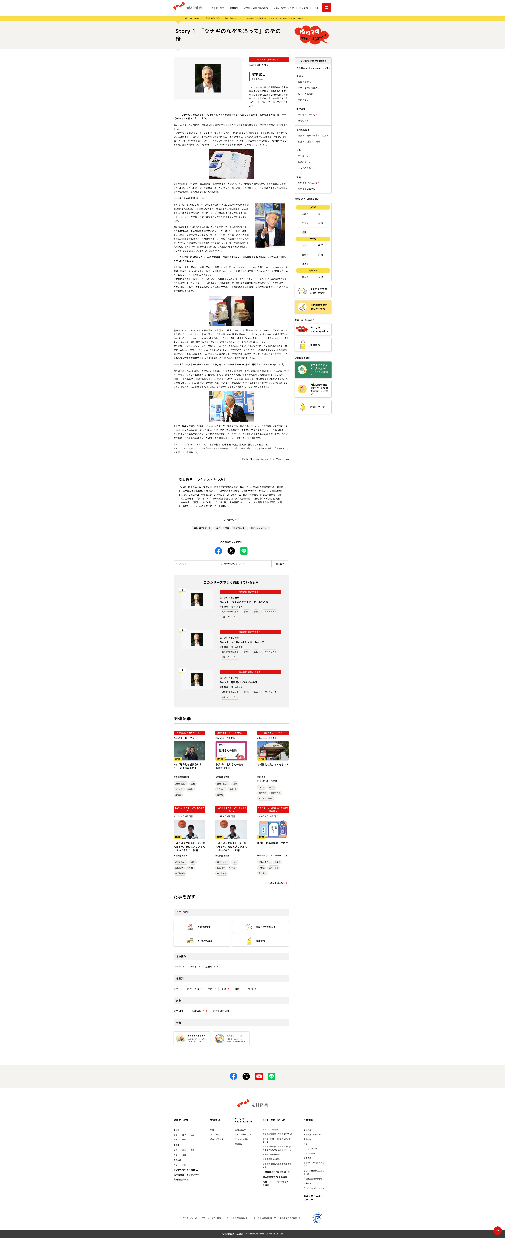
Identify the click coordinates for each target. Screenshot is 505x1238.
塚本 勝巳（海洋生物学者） (257, 18)
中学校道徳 (180, 873)
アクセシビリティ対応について (215, 1218)
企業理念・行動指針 (312, 1134)
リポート (233, 789)
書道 (304, 277)
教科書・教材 (217, 8)
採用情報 (307, 1158)
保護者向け (276, 793)
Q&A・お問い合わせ (284, 8)
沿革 (305, 1144)
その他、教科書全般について (275, 1154)
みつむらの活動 (306, 94)
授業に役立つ (181, 784)
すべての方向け (239, 528)
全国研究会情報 (181, 1179)
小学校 (262, 787)
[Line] (244, 551)
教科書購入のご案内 (288, 1218)
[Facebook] (218, 551)
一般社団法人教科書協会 (262, 1218)
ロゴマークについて (312, 1149)
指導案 (178, 795)
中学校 (218, 528)
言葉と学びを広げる (213, 18)
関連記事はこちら (276, 883)
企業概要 (307, 1130)
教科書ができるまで (308, 183)
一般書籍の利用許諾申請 (274, 1172)
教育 (212, 1130)
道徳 (235, 784)
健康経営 (307, 1183)
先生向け (179, 789)
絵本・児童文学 (217, 1139)
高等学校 (302, 121)
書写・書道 (274, 868)
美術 (318, 142)
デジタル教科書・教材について (276, 1134)
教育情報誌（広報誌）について (276, 1159)
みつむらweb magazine (243, 1120)
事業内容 (307, 1139)
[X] (231, 551)
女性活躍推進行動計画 (313, 1179)
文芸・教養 (215, 1134)
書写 (321, 214)
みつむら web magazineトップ (312, 68)
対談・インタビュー (259, 528)
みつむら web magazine (256, 8)
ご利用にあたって (190, 1218)
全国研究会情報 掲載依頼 (275, 1177)
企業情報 (303, 8)
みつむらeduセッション (314, 1188)
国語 (227, 528)
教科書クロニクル (307, 189)
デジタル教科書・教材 (184, 1170)
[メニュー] (326, 7)
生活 (324, 135)
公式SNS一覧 (309, 1153)
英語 (300, 142)
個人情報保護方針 (240, 1218)
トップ (176, 18)
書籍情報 (234, 8)
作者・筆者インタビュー (234, 18)
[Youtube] (258, 1076)
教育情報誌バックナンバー (186, 1175)
